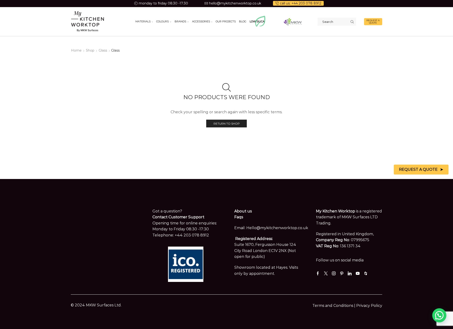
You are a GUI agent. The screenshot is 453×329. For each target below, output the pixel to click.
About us (243, 211)
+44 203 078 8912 (192, 235)
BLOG (242, 21)
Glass (103, 50)
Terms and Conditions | (334, 305)
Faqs (238, 217)
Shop (90, 50)
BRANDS (180, 21)
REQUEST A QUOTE (373, 21)
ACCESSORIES (201, 21)
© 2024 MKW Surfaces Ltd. (96, 305)
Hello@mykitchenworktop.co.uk (277, 228)
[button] (439, 315)
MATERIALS (143, 21)
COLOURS (162, 21)
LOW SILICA (257, 21)
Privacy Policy (369, 305)
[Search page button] (352, 22)
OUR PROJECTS (226, 21)
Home (76, 50)
